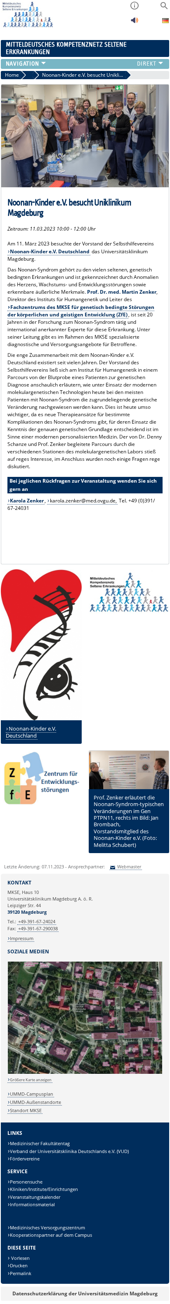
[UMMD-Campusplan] (85, 1072)
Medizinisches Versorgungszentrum (47, 1227)
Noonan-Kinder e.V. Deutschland (31, 732)
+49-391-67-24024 (36, 921)
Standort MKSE (26, 1110)
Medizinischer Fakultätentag (40, 1143)
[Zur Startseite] (27, 25)
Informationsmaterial (32, 1204)
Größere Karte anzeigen (31, 1079)
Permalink (20, 1273)
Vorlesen (20, 1258)
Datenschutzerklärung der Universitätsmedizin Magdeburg (85, 1293)
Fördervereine (25, 1158)
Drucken (19, 1265)
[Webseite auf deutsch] (165, 21)
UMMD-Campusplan (31, 1094)
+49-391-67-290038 (38, 928)
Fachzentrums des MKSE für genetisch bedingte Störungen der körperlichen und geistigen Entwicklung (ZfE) (81, 311)
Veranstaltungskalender (35, 1197)
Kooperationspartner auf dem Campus (51, 1235)
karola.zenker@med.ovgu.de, (83, 500)
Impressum (21, 938)
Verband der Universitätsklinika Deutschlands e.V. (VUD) (69, 1151)
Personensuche (26, 1182)
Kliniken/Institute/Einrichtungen (44, 1189)
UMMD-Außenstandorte (35, 1102)
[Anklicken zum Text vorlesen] (134, 22)
